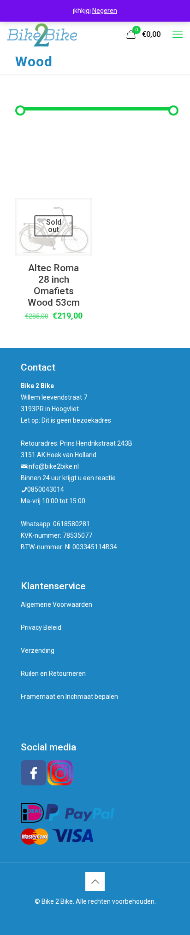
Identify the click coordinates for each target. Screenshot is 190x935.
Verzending (37, 650)
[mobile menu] (177, 34)
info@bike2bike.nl (53, 466)
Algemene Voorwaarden (56, 604)
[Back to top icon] (95, 881)
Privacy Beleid (41, 627)
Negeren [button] (104, 10)
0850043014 (45, 489)
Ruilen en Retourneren (53, 673)
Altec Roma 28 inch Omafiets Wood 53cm (54, 285)
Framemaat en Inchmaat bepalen (69, 696)
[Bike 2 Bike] (42, 34)
